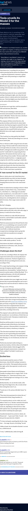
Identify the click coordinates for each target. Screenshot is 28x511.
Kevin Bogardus (4, 466)
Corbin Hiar (3, 456)
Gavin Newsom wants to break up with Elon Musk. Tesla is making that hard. (14, 442)
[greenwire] (4, 460)
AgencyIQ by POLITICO (6, 510)
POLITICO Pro (4, 508)
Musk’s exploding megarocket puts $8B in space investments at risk (13, 452)
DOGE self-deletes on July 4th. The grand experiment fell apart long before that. (11, 463)
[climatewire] (5, 439)
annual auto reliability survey (19, 301)
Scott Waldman (11, 466)
